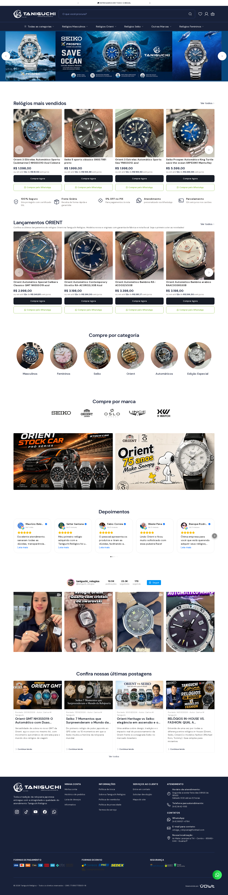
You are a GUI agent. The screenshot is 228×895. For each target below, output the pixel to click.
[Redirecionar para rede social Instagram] (16, 811)
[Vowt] (200, 886)
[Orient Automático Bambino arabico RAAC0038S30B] (190, 255)
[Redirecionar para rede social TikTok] (26, 811)
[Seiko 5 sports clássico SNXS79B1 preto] (88, 133)
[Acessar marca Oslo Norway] (112, 413)
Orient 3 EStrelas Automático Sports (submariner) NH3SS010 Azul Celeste (36, 161)
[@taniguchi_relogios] (71, 582)
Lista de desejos (73, 799)
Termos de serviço (108, 809)
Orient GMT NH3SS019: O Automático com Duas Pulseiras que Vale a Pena (34, 722)
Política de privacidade (110, 804)
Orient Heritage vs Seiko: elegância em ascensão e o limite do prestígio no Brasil (138, 722)
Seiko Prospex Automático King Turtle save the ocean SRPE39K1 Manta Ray (189, 161)
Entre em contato (141, 789)
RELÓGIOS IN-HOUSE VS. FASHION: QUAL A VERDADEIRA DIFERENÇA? (187, 722)
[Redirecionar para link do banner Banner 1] (63, 461)
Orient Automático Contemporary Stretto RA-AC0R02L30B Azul (85, 283)
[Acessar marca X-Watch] (163, 413)
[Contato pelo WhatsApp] (217, 875)
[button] (78, 3)
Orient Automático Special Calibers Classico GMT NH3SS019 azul (35, 283)
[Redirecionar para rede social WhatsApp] (54, 811)
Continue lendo (25, 749)
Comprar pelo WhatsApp (39, 187)
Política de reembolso (109, 799)
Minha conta (71, 789)
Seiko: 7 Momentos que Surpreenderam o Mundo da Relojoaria (87, 722)
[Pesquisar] (190, 14)
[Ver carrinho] (213, 14)
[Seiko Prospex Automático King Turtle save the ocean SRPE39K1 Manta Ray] (190, 133)
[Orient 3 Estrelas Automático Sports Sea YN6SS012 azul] (139, 133)
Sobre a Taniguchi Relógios (112, 794)
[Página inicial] (34, 13)
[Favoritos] (200, 13)
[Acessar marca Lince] (137, 413)
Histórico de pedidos (75, 794)
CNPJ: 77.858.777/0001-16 (75, 885)
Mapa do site (139, 799)
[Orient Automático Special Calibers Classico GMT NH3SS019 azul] (37, 255)
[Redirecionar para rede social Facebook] (44, 811)
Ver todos (206, 103)
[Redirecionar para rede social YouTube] (35, 811)
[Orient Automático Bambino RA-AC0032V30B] (139, 255)
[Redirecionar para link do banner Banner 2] (165, 461)
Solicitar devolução (142, 794)
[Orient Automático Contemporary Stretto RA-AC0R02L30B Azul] (88, 255)
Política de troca (107, 789)
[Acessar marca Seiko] (61, 413)
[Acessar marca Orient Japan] (87, 413)
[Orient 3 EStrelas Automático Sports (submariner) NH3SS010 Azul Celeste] (37, 133)
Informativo (70, 804)
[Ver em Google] (21, 526)
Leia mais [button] (23, 547)
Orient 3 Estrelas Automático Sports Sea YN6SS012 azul (138, 161)
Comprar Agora (37, 178)
